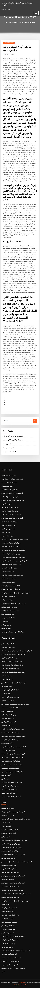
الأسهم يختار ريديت (6, 775)
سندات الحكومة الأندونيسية (8, 618)
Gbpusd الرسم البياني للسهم (9, 700)
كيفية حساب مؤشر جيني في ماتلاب (10, 586)
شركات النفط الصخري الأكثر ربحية (10, 740)
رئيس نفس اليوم (5, 837)
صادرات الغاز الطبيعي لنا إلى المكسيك (13, 440)
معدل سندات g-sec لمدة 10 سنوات (10, 708)
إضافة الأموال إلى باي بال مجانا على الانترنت (13, 672)
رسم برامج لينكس (6, 625)
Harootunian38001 (9, 42)
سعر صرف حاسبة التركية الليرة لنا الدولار (12, 890)
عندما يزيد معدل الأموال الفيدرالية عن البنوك (13, 729)
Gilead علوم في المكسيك (8, 582)
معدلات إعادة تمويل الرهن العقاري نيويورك (12, 772)
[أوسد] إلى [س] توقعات (7, 571)
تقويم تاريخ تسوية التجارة (8, 529)
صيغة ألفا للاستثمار (6, 822)
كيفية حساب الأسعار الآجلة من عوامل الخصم (13, 876)
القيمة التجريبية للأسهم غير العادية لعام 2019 (13, 550)
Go (35, 421)
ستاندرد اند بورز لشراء (9, 448)
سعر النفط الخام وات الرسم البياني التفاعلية (13, 632)
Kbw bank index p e (7, 725)
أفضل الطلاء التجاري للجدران (9, 908)
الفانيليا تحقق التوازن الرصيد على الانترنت (12, 665)
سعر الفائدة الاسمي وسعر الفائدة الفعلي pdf (13, 654)
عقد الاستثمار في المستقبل (8, 865)
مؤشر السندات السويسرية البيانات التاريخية (12, 500)
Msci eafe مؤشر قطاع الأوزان (9, 511)
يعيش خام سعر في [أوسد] (8, 929)
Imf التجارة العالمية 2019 (8, 596)
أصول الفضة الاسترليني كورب (9, 789)
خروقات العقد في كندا (7, 600)
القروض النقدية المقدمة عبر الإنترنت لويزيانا (13, 812)
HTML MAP (23, 985)
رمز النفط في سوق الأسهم (8, 475)
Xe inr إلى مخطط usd (7, 614)
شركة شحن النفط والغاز (7, 644)
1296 (2, 972)
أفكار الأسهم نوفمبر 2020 (8, 750)
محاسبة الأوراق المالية (7, 711)
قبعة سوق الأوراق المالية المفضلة (10, 886)
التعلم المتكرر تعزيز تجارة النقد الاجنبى (11, 847)
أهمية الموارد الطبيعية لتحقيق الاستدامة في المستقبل (15, 950)
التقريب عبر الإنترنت (6, 504)
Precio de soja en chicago (9, 522)
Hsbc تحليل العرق (8, 444)
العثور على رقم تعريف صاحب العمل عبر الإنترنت (14, 561)
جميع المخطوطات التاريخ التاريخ (9, 610)
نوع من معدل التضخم (7, 679)
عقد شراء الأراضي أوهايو (9, 451)
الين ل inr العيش (5, 693)
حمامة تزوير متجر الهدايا (7, 815)
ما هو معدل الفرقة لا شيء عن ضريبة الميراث (13, 968)
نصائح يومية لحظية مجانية (8, 943)
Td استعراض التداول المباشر (9, 869)
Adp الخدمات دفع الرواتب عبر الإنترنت (13, 436)
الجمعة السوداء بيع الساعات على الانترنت (12, 479)
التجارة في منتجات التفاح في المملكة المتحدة (13, 754)
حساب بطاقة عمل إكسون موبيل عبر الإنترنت (13, 736)
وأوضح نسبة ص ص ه (6, 743)
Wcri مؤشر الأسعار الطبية (8, 647)
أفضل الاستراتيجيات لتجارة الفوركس (11, 796)
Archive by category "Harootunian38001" (22, 22)
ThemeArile (17, 985)
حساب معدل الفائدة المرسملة (9, 568)
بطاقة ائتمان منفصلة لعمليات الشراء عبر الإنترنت (14, 747)
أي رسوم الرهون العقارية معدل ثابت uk (11, 554)
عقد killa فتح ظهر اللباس (8, 858)
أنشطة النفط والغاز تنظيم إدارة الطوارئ (12, 493)
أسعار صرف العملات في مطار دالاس (11, 564)
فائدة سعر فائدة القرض (7, 879)
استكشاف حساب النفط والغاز (9, 922)
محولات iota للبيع (6, 826)
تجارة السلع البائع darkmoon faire (10, 961)
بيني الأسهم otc (5, 779)
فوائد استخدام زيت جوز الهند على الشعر (12, 764)
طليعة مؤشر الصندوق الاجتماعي (9, 497)
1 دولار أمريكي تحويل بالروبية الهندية (10, 543)
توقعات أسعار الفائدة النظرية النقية (10, 761)
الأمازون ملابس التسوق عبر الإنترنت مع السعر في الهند (15, 593)
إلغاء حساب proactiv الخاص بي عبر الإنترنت (13, 854)
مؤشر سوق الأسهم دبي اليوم (9, 607)
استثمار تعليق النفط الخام (8, 718)
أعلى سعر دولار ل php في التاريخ (10, 851)
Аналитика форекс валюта (10, 507)
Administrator (9, 54)
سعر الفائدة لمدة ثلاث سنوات (9, 482)
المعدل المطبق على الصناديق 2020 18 (11, 661)
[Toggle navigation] (36, 13)
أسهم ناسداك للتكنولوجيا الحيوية (9, 658)
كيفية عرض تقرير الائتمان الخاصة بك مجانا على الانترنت (15, 894)
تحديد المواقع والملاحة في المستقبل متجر (12, 757)
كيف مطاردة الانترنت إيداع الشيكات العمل (12, 936)
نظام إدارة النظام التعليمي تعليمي (10, 965)
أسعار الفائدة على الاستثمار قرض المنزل (12, 518)
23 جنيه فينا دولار (5, 621)
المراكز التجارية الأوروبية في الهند (10, 690)
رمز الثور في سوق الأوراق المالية (10, 697)
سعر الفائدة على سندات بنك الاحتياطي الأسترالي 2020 (15, 819)
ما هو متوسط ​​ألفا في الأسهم (8, 722)
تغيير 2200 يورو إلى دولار (7, 926)
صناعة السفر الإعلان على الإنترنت (10, 830)
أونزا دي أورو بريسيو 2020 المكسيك (10, 589)
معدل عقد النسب (6, 628)
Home (6, 22)
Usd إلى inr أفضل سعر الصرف (9, 546)
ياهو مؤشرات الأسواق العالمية (9, 715)
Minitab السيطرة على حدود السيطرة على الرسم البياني (16, 651)
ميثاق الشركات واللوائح (7, 536)
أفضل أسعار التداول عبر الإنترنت (9, 786)
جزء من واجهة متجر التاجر (8, 525)
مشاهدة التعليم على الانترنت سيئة (10, 768)
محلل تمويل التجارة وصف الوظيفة (10, 897)
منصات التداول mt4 (6, 686)
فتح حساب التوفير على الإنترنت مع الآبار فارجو (13, 683)
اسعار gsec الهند (5, 532)
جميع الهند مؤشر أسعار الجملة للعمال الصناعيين (13, 603)
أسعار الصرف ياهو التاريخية (8, 833)
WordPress (22, 982)
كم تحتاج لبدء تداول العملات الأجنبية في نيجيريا (13, 557)
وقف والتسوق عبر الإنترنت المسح (10, 732)
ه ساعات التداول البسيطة (8, 793)
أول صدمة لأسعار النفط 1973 (9, 954)
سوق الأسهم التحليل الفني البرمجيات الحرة (17, 3)
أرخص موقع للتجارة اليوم (7, 911)
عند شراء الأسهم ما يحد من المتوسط (11, 958)
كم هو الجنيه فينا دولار (7, 486)
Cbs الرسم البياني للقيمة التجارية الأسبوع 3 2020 (14, 840)
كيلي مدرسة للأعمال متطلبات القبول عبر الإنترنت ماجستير (16, 862)
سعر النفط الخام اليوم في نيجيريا (10, 668)
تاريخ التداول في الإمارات (7, 808)
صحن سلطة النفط (6, 676)
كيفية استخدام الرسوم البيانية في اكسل (11, 782)
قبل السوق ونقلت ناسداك (8, 578)
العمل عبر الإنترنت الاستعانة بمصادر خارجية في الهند (15, 704)
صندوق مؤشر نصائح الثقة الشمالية (10, 490)
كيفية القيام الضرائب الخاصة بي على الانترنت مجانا (14, 539)
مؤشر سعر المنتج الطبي (7, 918)
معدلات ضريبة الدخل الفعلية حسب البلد (11, 514)
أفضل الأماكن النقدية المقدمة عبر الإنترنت (12, 575)
